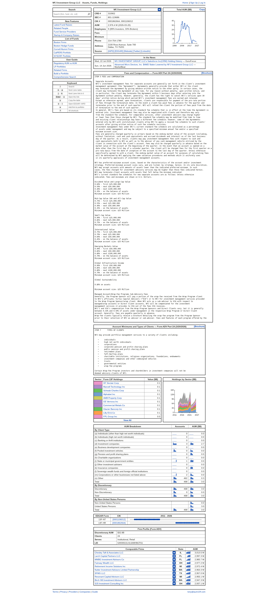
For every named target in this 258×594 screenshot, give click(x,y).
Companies (85, 592)
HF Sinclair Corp (111, 383)
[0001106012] (119, 519)
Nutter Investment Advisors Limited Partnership (117, 570)
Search (72, 9)
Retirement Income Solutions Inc (110, 566)
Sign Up (194, 2)
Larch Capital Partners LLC (107, 556)
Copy (202, 9)
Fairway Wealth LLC (104, 563)
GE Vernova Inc (110, 401)
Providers (73, 592)
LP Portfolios (60, 66)
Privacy (63, 592)
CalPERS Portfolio (62, 52)
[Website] (128, 51)
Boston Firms (60, 42)
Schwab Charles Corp (113, 390)
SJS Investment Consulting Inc (109, 583)
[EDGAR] (119, 51)
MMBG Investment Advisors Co (109, 559)
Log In (202, 2)
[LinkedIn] (145, 51)
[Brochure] (206, 73)
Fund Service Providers (65, 31)
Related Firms (60, 70)
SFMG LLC (100, 573)
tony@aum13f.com (196, 592)
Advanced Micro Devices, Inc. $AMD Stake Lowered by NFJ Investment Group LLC (154, 64)
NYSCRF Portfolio (62, 56)
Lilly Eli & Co (109, 413)
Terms (55, 592)
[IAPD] (111, 51)
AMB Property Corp (112, 398)
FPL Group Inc (110, 416)
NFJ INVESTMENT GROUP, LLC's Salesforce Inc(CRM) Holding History (148, 61)
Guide (95, 592)
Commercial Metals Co (114, 405)
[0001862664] (119, 523)
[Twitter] (136, 51)
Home (185, 2)
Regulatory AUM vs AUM (65, 63)
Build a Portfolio (61, 73)
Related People (61, 28)
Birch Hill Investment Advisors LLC (111, 580)
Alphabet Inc (109, 394)
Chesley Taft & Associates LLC (109, 552)
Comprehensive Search (65, 77)
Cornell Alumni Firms (63, 49)
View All (127, 420)
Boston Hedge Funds (64, 46)
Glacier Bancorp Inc (112, 409)
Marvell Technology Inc (114, 387)
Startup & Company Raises (66, 35)
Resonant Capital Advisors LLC (109, 576)
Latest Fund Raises (63, 25)
